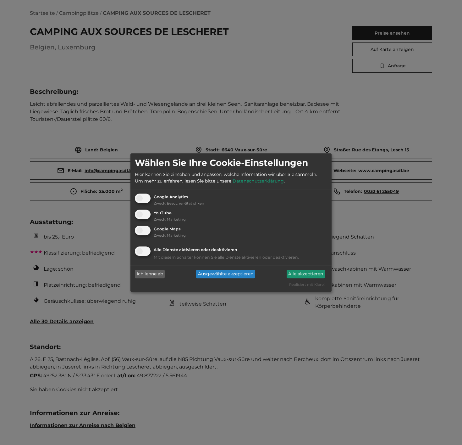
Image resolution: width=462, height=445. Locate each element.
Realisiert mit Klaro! (307, 284)
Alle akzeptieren (305, 274)
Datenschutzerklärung (258, 181)
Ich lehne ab (150, 274)
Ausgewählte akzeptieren (225, 274)
